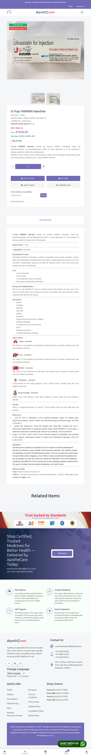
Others (22, 115)
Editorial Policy (13, 704)
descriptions (45, 220)
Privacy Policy (33, 702)
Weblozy (51, 735)
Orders (9, 690)
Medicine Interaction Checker (14, 714)
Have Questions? (17, 201)
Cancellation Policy (36, 711)
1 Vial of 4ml (16, 141)
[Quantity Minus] (13, 166)
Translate (24, 676)
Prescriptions (12, 699)
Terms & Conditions (32, 695)
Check (43, 195)
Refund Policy (33, 716)
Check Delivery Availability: (21, 192)
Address (10, 694)
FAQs (70, 6)
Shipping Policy (34, 706)
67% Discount (18, 25)
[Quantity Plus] (44, 166)
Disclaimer (32, 690)
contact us (80, 6)
